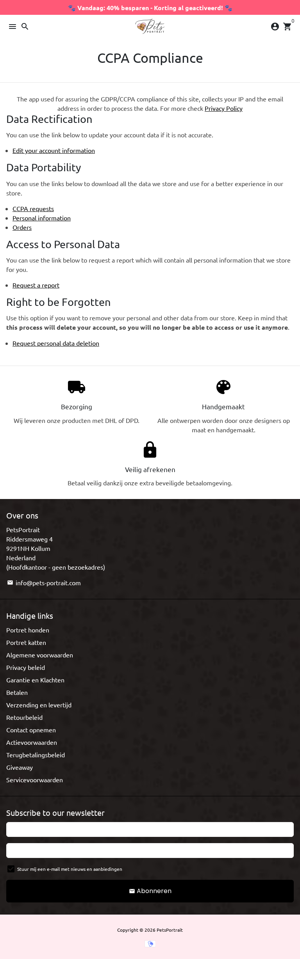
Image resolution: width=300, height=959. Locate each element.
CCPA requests (33, 208)
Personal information (41, 218)
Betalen (17, 692)
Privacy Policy (224, 108)
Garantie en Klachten (35, 680)
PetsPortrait (170, 930)
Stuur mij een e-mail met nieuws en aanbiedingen (69, 869)
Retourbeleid (24, 717)
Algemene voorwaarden (39, 655)
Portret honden (27, 630)
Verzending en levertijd (38, 705)
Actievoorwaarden (31, 742)
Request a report (35, 285)
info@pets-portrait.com (44, 582)
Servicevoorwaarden (34, 779)
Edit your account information (53, 150)
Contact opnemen (31, 729)
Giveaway (19, 767)
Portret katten (26, 642)
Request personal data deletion (55, 343)
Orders (22, 227)
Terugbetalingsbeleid (35, 754)
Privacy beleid (25, 667)
